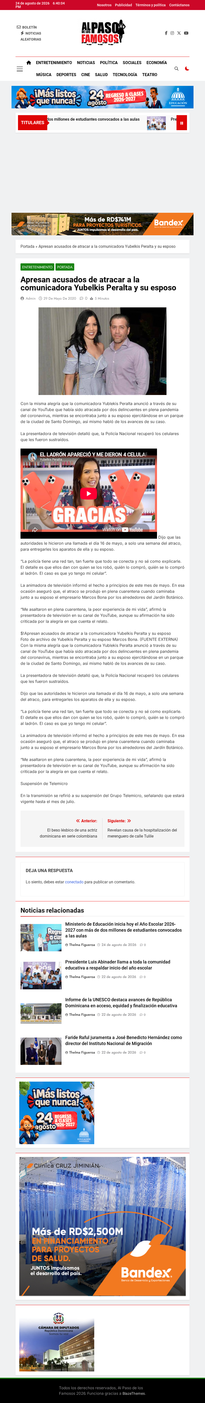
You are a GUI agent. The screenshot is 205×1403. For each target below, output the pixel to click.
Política (109, 62)
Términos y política (151, 5)
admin (31, 298)
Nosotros (104, 5)
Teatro (149, 74)
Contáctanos (179, 5)
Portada (27, 246)
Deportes (66, 74)
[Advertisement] (102, 170)
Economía (156, 62)
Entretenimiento (54, 62)
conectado (74, 882)
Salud (101, 74)
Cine (85, 74)
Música (44, 74)
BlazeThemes (133, 1393)
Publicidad (123, 5)
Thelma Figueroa (82, 944)
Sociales (132, 62)
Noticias (86, 62)
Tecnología (125, 74)
